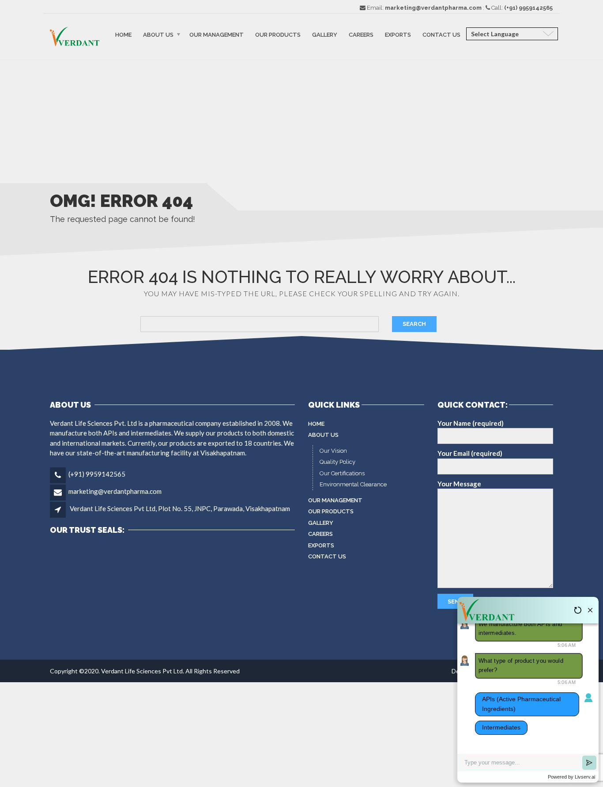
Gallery (324, 34)
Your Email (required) (469, 453)
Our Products (278, 34)
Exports (398, 34)
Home (123, 34)
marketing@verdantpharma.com (115, 491)
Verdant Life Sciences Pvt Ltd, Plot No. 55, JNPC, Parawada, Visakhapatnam (180, 508)
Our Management (216, 34)
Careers (361, 34)
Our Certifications (342, 473)
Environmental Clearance (353, 484)
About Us (158, 34)
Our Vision (333, 450)
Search (414, 324)
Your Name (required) (470, 423)
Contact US (441, 34)
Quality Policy (337, 461)
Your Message (459, 484)
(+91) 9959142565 (96, 474)
